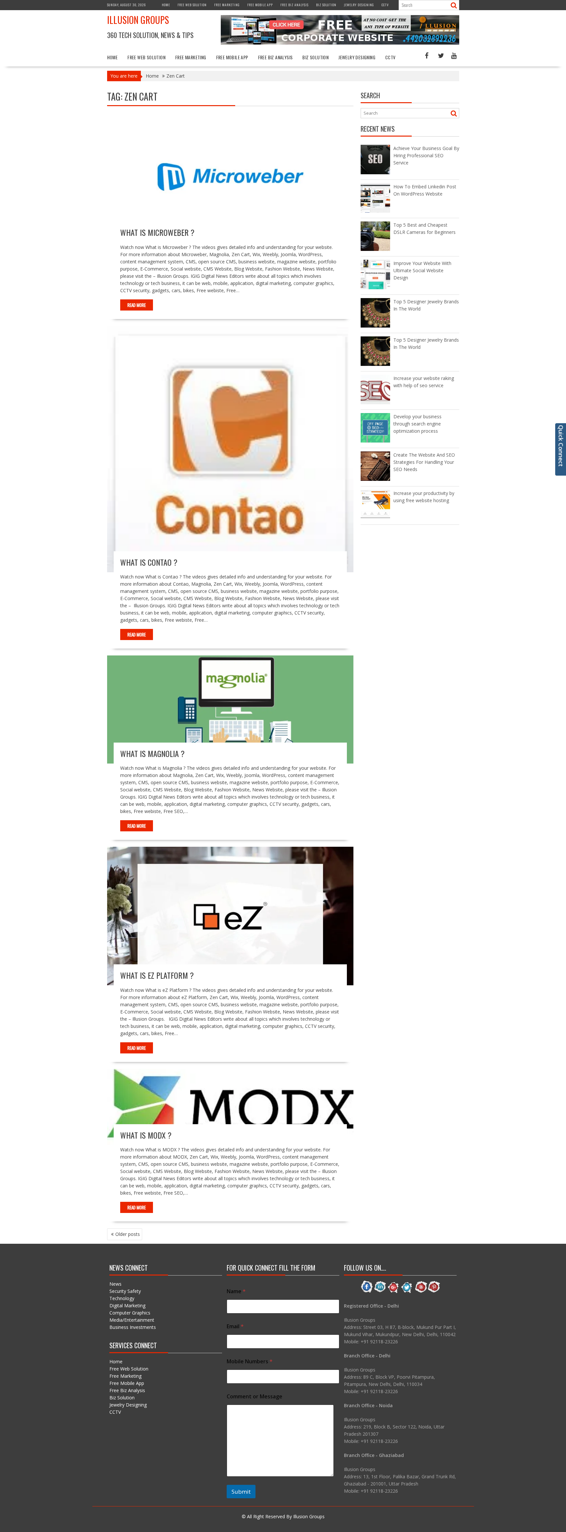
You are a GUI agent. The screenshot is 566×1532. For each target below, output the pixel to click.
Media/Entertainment (131, 1320)
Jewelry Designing (359, 4)
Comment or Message (254, 1396)
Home (166, 4)
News (115, 1284)
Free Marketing (227, 4)
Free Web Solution (192, 4)
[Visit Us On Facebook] (366, 1292)
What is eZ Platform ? (157, 975)
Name (236, 1291)
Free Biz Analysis (294, 4)
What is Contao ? (149, 562)
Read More (136, 305)
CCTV (385, 4)
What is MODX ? (146, 1135)
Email (235, 1326)
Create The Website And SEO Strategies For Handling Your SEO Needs (424, 462)
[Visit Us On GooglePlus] (393, 1292)
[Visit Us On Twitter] (407, 1292)
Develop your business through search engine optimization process (417, 423)
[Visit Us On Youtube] (420, 1292)
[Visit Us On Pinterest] (434, 1292)
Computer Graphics (129, 1313)
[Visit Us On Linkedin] (380, 1292)
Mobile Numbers (250, 1361)
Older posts (127, 1234)
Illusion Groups (138, 20)
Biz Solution (326, 4)
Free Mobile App (260, 4)
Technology (121, 1298)
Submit (241, 1491)
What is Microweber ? (157, 232)
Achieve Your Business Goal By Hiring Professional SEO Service (426, 155)
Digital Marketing (127, 1305)
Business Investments (132, 1327)
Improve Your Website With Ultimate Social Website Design (422, 270)
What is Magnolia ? (152, 753)
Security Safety (125, 1291)
